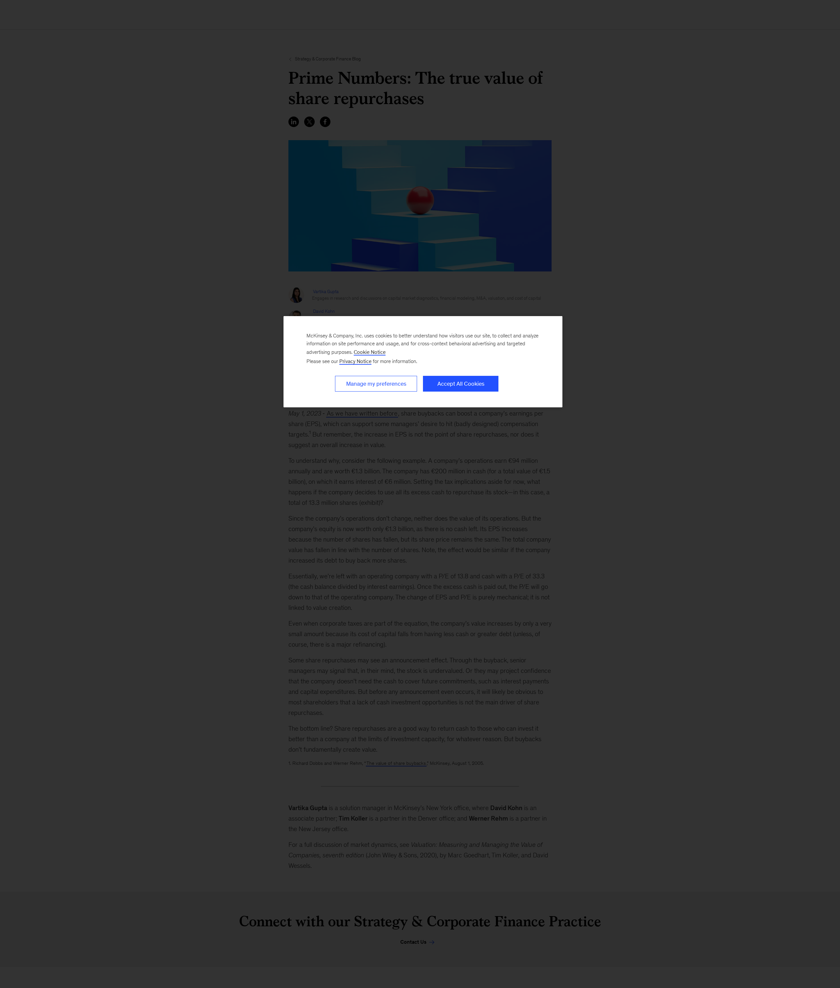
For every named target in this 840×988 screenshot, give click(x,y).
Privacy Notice (355, 361)
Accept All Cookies (460, 383)
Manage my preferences (376, 383)
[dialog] (423, 361)
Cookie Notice (370, 352)
